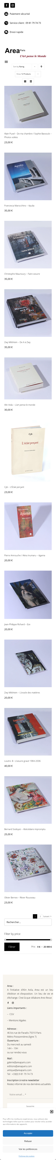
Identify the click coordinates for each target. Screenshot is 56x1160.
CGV (12, 1014)
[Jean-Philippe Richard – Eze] (28, 595)
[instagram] (12, 5)
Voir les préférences (28, 1149)
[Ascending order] (41, 67)
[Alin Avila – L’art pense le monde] (28, 378)
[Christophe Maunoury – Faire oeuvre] (28, 244)
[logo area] (25, 48)
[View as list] (31, 81)
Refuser (28, 1141)
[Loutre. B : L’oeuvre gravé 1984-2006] (28, 732)
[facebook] (6, 5)
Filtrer (11, 947)
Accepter (28, 1133)
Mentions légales (17, 1020)
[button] (51, 1111)
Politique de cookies (26, 1156)
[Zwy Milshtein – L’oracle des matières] (28, 663)
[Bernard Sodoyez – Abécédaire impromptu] (28, 800)
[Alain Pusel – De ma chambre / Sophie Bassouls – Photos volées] (28, 107)
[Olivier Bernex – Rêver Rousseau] (28, 868)
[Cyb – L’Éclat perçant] (28, 451)
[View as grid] (25, 81)
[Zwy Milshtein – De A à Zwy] (28, 313)
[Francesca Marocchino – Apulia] (28, 176)
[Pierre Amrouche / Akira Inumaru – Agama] (28, 526)
